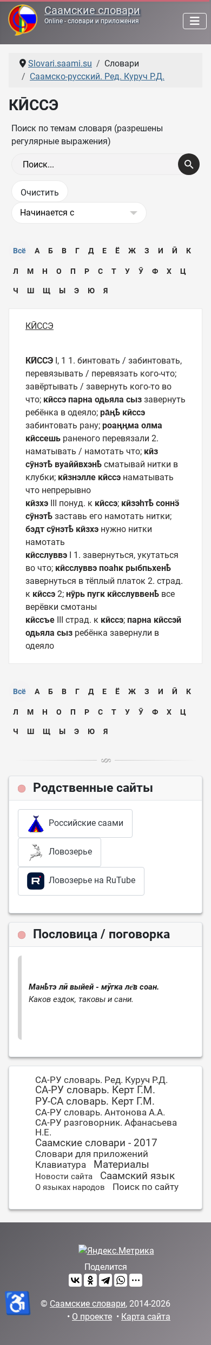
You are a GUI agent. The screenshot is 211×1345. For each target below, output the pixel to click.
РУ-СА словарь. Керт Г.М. (95, 1101)
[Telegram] (105, 1280)
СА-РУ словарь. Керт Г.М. (95, 1090)
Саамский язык (137, 1175)
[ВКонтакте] (75, 1280)
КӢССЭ (39, 326)
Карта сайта (145, 1317)
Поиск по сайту (146, 1186)
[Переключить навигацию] (195, 21)
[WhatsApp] (120, 1280)
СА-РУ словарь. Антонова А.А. (100, 1112)
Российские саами (83, 823)
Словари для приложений (91, 1153)
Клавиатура (60, 1164)
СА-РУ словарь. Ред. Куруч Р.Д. (101, 1079)
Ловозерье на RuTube (89, 880)
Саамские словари (92, 10)
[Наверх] (192, 1325)
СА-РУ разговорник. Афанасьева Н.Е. (106, 1127)
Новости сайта (64, 1176)
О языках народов (70, 1187)
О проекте (92, 1317)
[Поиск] (189, 164)
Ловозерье (68, 851)
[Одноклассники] (90, 1280)
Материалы (121, 1164)
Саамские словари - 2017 (96, 1142)
